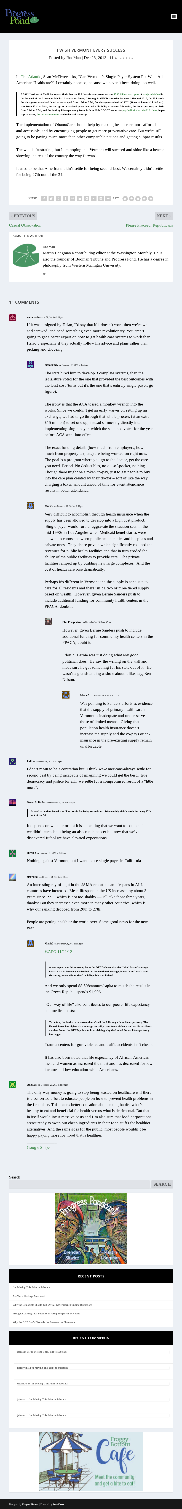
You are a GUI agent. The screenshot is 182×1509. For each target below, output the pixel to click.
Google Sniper (39, 1147)
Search (14, 1177)
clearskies (32, 876)
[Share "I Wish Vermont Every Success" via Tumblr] (65, 198)
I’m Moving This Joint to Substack (31, 1287)
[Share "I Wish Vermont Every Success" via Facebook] (44, 198)
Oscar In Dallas (36, 802)
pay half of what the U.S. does (139, 110)
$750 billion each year (126, 94)
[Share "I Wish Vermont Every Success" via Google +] (58, 198)
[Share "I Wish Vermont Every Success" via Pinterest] (72, 198)
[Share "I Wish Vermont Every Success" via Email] (101, 198)
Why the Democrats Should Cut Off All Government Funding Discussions (52, 1305)
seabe (30, 317)
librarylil (22, 1367)
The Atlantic (31, 76)
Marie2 (49, 506)
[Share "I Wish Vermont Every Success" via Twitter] (51, 198)
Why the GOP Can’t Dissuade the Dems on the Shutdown (44, 1322)
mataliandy (51, 364)
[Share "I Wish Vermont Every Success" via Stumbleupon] (93, 198)
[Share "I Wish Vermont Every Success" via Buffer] (86, 198)
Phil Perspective (72, 622)
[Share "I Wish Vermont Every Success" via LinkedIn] (79, 198)
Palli (29, 761)
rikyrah (31, 852)
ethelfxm (32, 1084)
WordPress (58, 1504)
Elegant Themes (30, 1504)
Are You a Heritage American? (29, 1296)
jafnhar (21, 1399)
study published (151, 94)
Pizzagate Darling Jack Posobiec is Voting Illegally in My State (46, 1313)
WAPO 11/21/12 (58, 951)
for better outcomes (48, 114)
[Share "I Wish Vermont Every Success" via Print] (108, 198)
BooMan (73, 57)
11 (112, 57)
